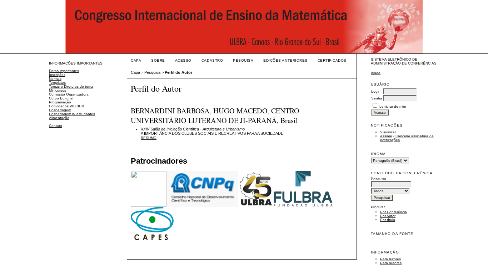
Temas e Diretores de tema (71, 86)
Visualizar (388, 132)
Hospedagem (60, 110)
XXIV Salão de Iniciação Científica (170, 129)
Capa (136, 60)
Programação (60, 102)
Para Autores (391, 263)
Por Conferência (393, 212)
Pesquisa (243, 60)
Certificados (332, 60)
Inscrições (57, 75)
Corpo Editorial (61, 98)
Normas (55, 79)
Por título (387, 220)
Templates (57, 82)
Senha (376, 98)
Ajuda (375, 73)
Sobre (158, 60)
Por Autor (387, 216)
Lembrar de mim (392, 106)
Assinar (386, 136)
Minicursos (58, 90)
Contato (55, 126)
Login (375, 91)
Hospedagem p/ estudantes (72, 114)
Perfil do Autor (178, 72)
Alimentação (59, 118)
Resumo (148, 138)
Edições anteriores (285, 60)
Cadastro (212, 60)
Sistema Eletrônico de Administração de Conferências (404, 61)
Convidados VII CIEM (66, 106)
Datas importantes (64, 71)
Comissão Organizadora (69, 94)
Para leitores (390, 259)
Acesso (183, 60)
